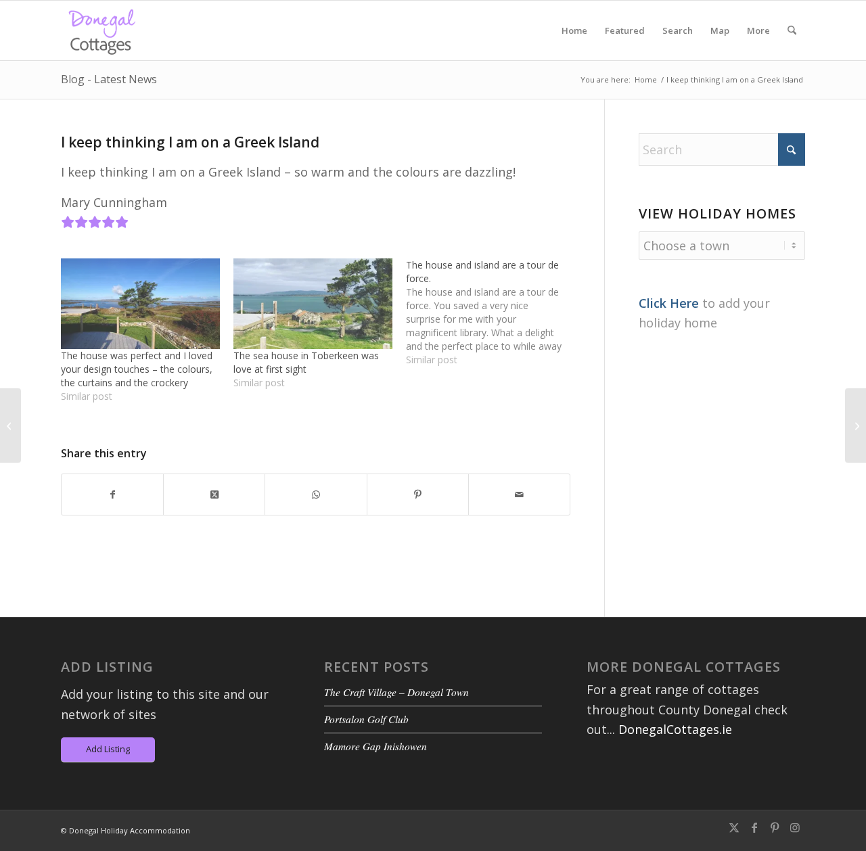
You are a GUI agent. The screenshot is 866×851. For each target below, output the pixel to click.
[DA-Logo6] (103, 30)
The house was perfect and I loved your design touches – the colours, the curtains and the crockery (136, 369)
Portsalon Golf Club (366, 719)
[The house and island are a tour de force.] (492, 312)
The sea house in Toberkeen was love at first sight (306, 362)
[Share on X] (214, 494)
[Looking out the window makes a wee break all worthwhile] (10, 425)
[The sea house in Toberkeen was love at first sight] (312, 303)
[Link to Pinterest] (775, 827)
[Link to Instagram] (795, 827)
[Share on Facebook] (112, 494)
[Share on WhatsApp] (315, 494)
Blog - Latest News (109, 79)
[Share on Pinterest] (417, 494)
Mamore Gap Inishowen (375, 746)
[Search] (792, 30)
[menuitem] (574, 30)
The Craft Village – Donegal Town (396, 692)
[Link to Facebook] (754, 827)
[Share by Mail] (519, 494)
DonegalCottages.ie (675, 729)
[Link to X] (734, 827)
